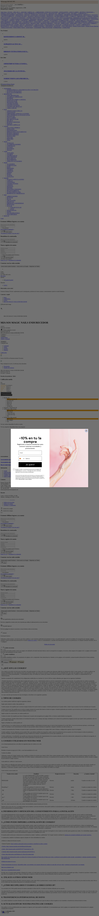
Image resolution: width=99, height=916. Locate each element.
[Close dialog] (86, 430)
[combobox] (22, 458)
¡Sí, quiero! (30, 464)
